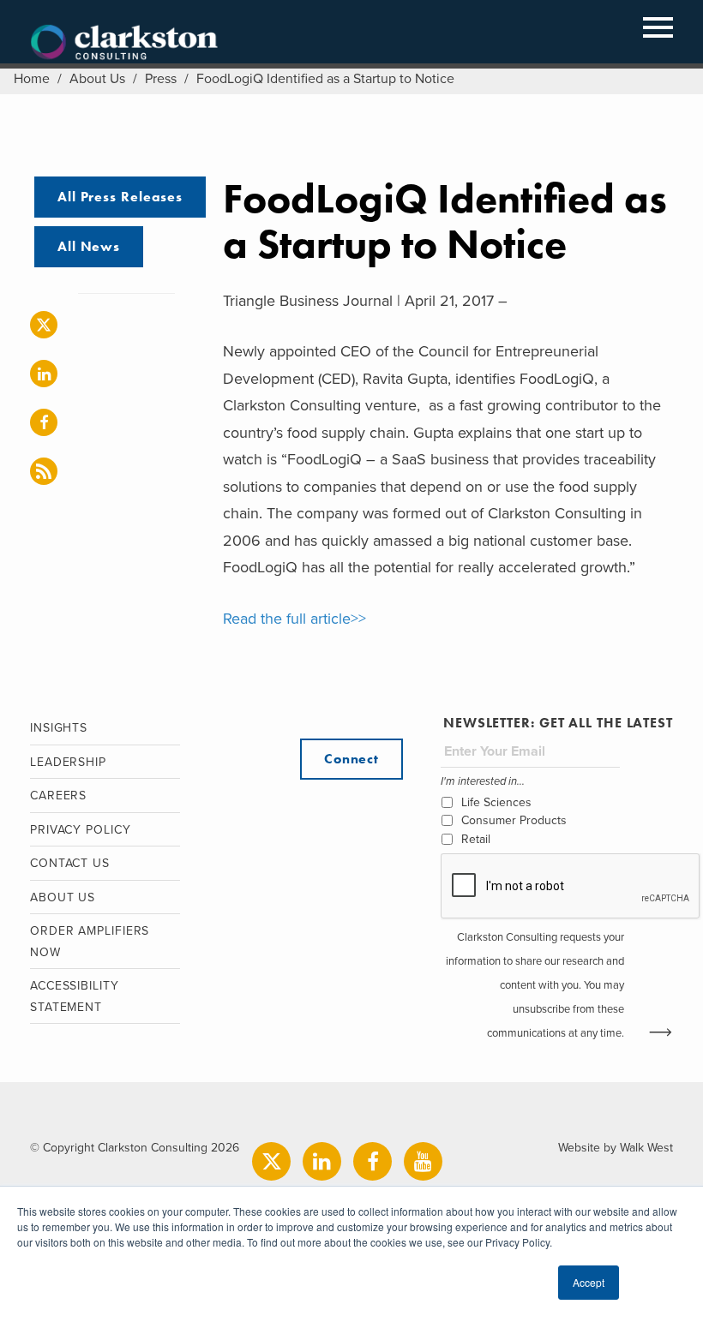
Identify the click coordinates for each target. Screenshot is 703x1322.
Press (161, 78)
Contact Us (70, 863)
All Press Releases (120, 197)
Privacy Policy (80, 830)
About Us (97, 78)
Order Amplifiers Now (89, 942)
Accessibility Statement (74, 996)
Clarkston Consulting (124, 43)
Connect (351, 759)
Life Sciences (496, 802)
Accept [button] (588, 1282)
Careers (58, 795)
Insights (58, 728)
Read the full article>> (294, 618)
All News (88, 246)
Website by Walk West (615, 1147)
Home (32, 78)
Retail (475, 839)
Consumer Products (514, 820)
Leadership (68, 762)
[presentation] (571, 886)
